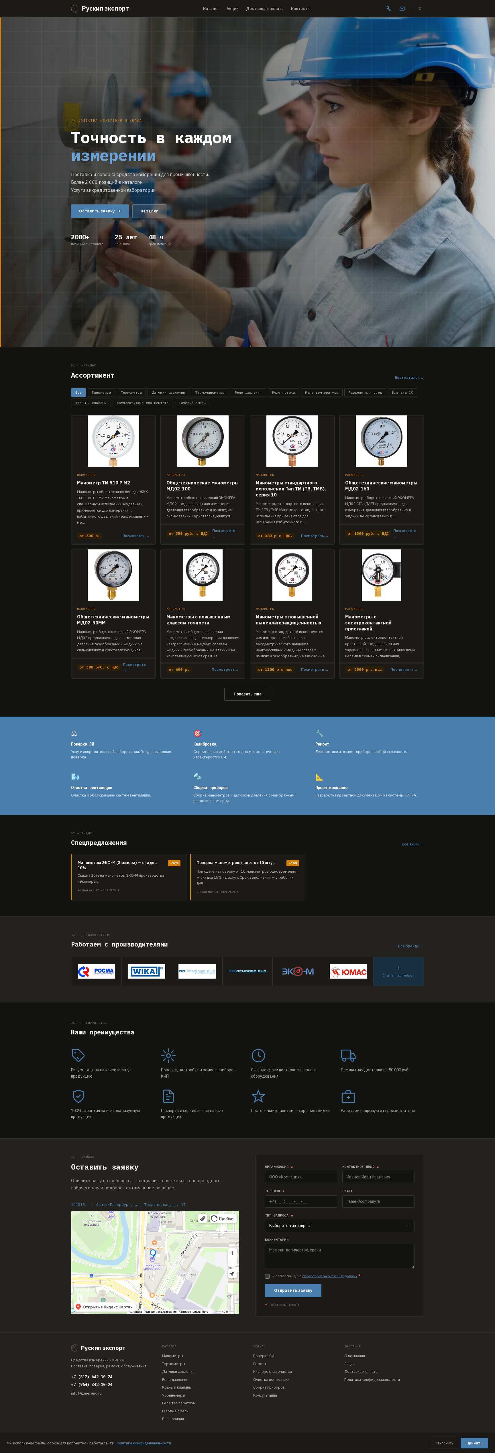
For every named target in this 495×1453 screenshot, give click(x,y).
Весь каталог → (409, 377)
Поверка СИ (263, 1355)
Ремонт (259, 1363)
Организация (279, 1166)
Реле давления (248, 392)
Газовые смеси (192, 403)
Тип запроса (279, 1215)
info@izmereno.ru (86, 1393)
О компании (354, 1355)
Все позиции (173, 1418)
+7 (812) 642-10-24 (91, 1376)
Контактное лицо (360, 1166)
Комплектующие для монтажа (143, 403)
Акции (233, 8)
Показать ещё (248, 694)
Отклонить (444, 1443)
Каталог (211, 8)
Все (78, 392)
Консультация (265, 1395)
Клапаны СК (402, 392)
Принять (474, 1443)
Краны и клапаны (91, 403)
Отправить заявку (293, 1290)
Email (347, 1191)
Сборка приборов (269, 1387)
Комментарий (276, 1239)
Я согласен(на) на (316, 1276)
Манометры (101, 392)
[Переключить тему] (420, 9)
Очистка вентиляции (271, 1379)
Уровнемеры (173, 1395)
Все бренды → (411, 946)
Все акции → (413, 844)
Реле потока (283, 392)
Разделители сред (365, 392)
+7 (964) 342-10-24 (91, 1384)
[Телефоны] (389, 8)
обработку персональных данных (329, 1276)
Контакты (301, 8)
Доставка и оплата (265, 8)
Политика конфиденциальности (372, 1379)
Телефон (274, 1191)
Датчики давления (168, 392)
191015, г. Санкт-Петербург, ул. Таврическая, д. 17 (128, 1204)
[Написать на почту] (402, 8)
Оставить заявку (97, 211)
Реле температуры (321, 392)
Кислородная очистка (272, 1371)
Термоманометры (209, 392)
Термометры (131, 392)
